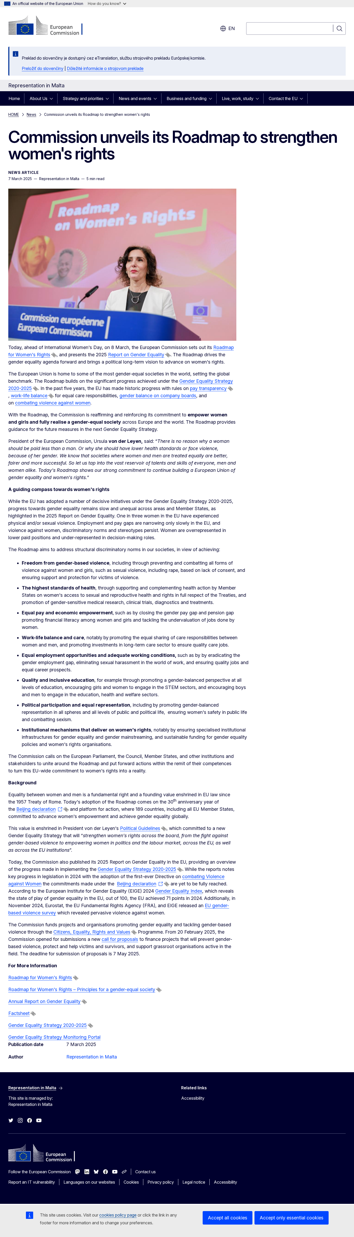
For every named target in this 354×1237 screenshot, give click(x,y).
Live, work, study (237, 98)
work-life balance (29, 395)
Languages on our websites (89, 1182)
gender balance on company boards (157, 395)
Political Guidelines (140, 828)
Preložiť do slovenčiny (42, 68)
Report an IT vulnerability (31, 1182)
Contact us (145, 1171)
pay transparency (208, 388)
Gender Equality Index (178, 891)
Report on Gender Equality (136, 354)
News (31, 114)
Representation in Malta (91, 1057)
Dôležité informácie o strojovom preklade (105, 68)
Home (14, 98)
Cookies (131, 1182)
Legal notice (193, 1182)
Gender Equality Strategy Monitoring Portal (54, 1037)
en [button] (231, 28)
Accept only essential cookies (291, 1217)
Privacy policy (160, 1182)
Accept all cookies (227, 1217)
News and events (135, 98)
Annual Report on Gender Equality (44, 1001)
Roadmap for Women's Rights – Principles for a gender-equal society (81, 989)
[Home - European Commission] (50, 26)
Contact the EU (283, 98)
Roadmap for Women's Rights (40, 977)
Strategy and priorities (83, 98)
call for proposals (120, 939)
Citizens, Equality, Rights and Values (91, 932)
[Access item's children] (52, 98)
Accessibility (192, 1098)
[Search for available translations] (53, 355)
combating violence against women (52, 403)
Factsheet (19, 1013)
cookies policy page (118, 1215)
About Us (38, 98)
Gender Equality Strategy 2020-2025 (137, 869)
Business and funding (187, 98)
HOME (13, 114)
